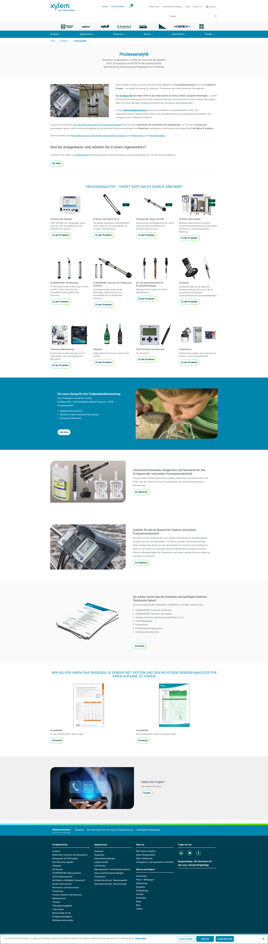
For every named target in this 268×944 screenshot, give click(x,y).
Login (104, 6)
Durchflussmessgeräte (62, 862)
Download (139, 646)
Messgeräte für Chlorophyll (65, 858)
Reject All (205, 939)
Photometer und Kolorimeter (65, 887)
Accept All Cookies (224, 939)
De (212, 7)
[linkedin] (181, 853)
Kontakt (208, 34)
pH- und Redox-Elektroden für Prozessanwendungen (97, 125)
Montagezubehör (157, 135)
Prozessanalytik (80, 41)
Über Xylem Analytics (146, 851)
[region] (134, 939)
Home (52, 41)
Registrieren (117, 6)
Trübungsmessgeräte (62, 905)
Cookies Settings (186, 939)
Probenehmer (137, 135)
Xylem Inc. (197, 6)
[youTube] (190, 853)
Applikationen (86, 34)
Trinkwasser (100, 876)
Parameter (118, 34)
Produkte (54, 34)
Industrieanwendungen (104, 858)
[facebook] (198, 853)
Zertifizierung (142, 890)
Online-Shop (154, 6)
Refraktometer (59, 898)
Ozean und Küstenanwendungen (109, 873)
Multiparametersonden (62, 920)
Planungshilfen (82, 155)
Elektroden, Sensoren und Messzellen (69, 855)
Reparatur (140, 887)
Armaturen (121, 135)
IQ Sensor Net (126, 95)
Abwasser (79, 830)
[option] (67, 26)
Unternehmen (178, 34)
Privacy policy (140, 938)
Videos (139, 909)
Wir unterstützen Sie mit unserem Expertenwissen (110, 830)
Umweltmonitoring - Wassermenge (110, 884)
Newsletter (141, 898)
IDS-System (57, 869)
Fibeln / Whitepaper (145, 879)
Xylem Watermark (144, 858)
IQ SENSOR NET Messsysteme (66, 873)
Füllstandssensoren (80, 135)
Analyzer (56, 851)
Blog (188, 6)
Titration (56, 902)
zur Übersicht (141, 492)
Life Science (100, 865)
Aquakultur (99, 855)
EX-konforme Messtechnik (103, 135)
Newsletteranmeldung (172, 6)
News (138, 901)
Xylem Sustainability (145, 855)
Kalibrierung (141, 883)
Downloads (141, 876)
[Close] (263, 939)
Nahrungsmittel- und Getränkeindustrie (112, 869)
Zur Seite (56, 163)
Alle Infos (64, 432)
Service (147, 34)
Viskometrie (58, 909)
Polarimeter (57, 891)
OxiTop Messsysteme (62, 876)
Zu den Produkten (60, 235)
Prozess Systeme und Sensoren (67, 895)
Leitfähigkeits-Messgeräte (148, 830)
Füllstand (56, 865)
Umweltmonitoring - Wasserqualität (110, 880)
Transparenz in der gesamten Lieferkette (155, 862)
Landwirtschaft (101, 862)
